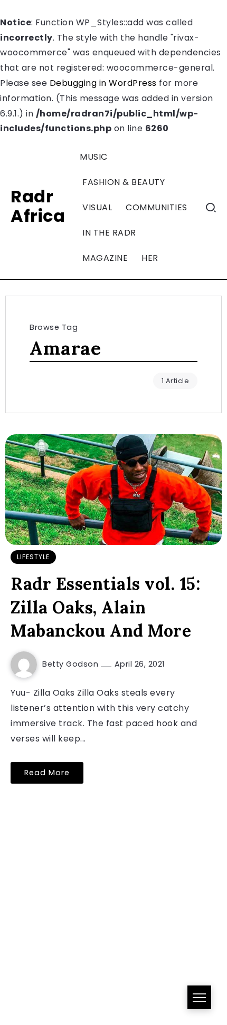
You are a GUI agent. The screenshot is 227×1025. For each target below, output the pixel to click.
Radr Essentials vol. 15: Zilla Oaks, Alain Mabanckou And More (105, 607)
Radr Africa (38, 206)
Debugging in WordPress (103, 83)
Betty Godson (71, 664)
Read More (47, 772)
